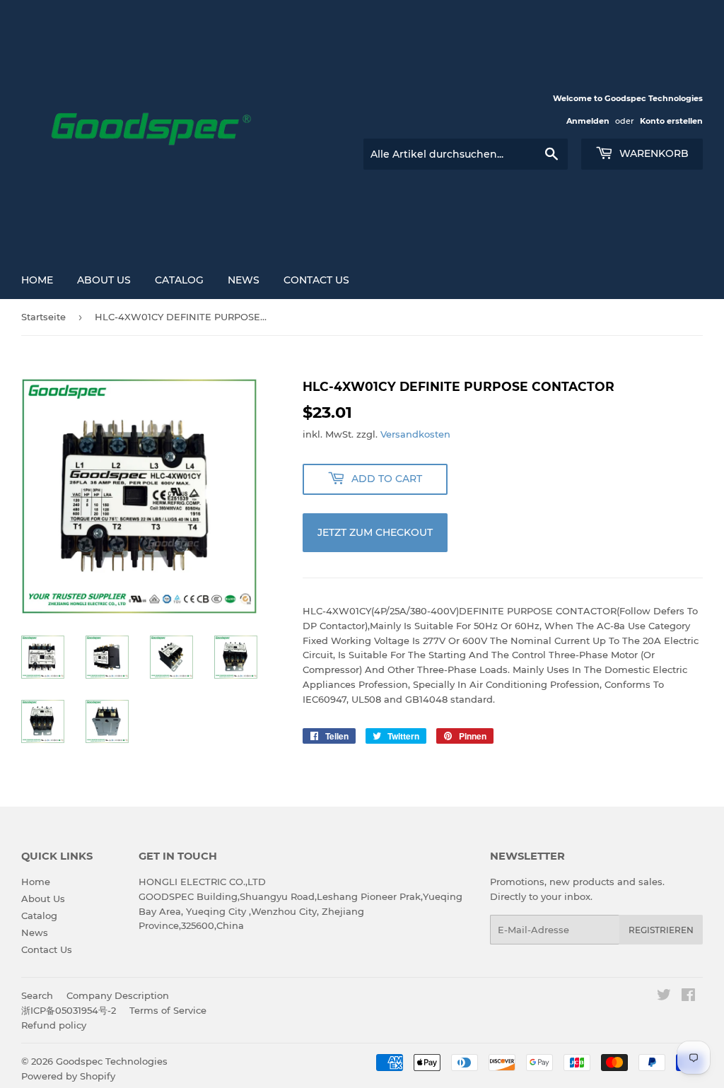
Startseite (43, 316)
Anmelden (587, 121)
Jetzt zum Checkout (375, 532)
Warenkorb (653, 153)
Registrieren (661, 930)
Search (37, 995)
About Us (104, 280)
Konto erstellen (671, 121)
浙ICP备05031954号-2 (68, 1010)
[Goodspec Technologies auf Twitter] (664, 996)
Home (37, 280)
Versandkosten (415, 434)
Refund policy (53, 1025)
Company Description (117, 995)
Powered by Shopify (68, 1076)
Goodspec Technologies (112, 1061)
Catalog (179, 280)
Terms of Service (167, 1010)
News (243, 280)
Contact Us (316, 280)
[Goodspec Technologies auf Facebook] (688, 996)
